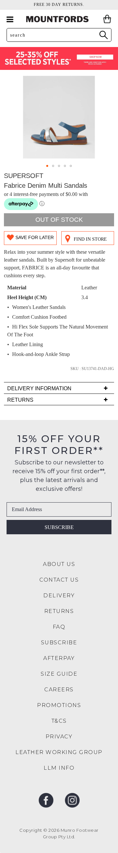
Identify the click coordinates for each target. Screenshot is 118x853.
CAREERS (59, 689)
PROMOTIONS (59, 705)
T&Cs (59, 721)
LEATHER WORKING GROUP (59, 752)
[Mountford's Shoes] (59, 19)
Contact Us (59, 580)
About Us (59, 564)
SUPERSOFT (23, 175)
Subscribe (59, 527)
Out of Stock (59, 219)
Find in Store (90, 239)
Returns (59, 611)
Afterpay (59, 658)
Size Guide (59, 674)
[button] (47, 166)
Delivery (59, 595)
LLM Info (59, 768)
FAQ (59, 627)
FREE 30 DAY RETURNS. (59, 4)
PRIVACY (59, 736)
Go (103, 34)
